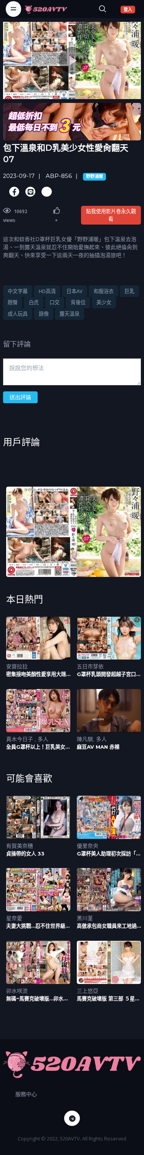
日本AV (74, 291)
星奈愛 (14, 918)
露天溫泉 (69, 313)
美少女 (103, 302)
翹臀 (13, 302)
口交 (55, 302)
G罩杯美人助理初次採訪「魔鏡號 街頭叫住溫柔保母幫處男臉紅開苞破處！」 (109, 853)
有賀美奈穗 (19, 845)
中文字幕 (18, 291)
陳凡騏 (85, 739)
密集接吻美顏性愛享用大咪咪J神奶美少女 (36, 674)
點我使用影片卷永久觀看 (111, 215)
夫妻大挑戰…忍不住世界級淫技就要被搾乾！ (38, 926)
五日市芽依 (90, 666)
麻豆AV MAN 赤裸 (98, 747)
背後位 (78, 302)
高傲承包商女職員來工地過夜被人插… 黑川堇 (107, 926)
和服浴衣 (104, 291)
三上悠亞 (87, 990)
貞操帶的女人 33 (25, 853)
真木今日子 (20, 739)
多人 (43, 739)
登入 (129, 9)
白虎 (34, 302)
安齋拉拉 (17, 666)
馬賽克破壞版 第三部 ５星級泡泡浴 (108, 998)
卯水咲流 (17, 990)
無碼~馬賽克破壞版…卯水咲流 (37, 998)
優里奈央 (87, 845)
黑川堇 (85, 918)
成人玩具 (18, 313)
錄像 (44, 313)
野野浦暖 (94, 176)
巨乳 (129, 291)
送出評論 (20, 397)
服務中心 (26, 1094)
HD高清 (47, 291)
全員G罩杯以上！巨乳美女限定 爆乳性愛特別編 (38, 747)
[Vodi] (45, 9)
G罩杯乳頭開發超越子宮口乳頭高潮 (109, 674)
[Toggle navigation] (13, 8)
